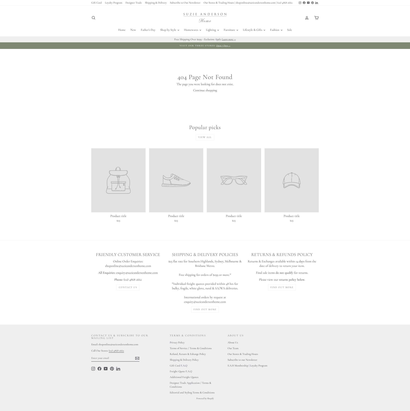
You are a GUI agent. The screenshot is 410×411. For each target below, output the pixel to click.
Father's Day (148, 30)
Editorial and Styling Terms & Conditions (192, 392)
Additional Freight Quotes (184, 377)
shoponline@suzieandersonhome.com (128, 266)
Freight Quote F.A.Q (181, 371)
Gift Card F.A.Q (178, 365)
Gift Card (96, 2)
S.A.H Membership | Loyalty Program (247, 365)
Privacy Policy (177, 342)
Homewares (191, 30)
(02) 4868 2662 (116, 350)
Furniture (230, 30)
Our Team (233, 348)
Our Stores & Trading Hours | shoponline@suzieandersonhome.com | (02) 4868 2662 (248, 2)
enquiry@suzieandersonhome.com (137, 273)
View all (205, 137)
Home (122, 30)
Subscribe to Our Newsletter (185, 2)
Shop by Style (168, 30)
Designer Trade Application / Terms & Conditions (190, 384)
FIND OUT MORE (205, 309)
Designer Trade (133, 2)
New (133, 30)
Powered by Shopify (205, 398)
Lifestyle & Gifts (253, 30)
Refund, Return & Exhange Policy (188, 354)
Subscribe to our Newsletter (242, 359)
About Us (233, 342)
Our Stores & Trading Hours (243, 354)
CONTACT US (128, 287)
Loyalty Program (113, 2)
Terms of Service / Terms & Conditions (191, 348)
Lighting (211, 30)
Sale (289, 30)
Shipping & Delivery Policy (184, 359)
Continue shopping (205, 90)
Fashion (275, 30)
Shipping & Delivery (156, 2)
